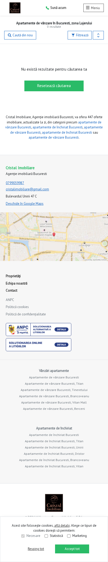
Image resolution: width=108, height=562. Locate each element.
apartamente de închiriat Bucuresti (58, 127)
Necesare (33, 535)
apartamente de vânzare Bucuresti (54, 137)
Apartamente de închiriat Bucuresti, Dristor (54, 454)
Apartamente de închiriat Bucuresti (54, 435)
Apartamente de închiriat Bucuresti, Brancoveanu (54, 460)
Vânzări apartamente (54, 370)
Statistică (56, 535)
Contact (11, 290)
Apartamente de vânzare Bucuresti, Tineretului (54, 390)
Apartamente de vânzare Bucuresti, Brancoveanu (54, 396)
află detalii (62, 525)
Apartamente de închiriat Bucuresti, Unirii (54, 447)
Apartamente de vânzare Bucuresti (54, 377)
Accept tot (72, 549)
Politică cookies (17, 307)
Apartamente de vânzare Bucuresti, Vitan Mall (54, 402)
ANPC (10, 300)
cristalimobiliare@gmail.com (27, 189)
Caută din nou (22, 35)
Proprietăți (13, 276)
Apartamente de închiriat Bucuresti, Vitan (54, 466)
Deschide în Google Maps (25, 203)
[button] (98, 35)
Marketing (79, 535)
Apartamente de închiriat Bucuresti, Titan (54, 441)
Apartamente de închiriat (54, 428)
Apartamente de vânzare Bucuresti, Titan (54, 383)
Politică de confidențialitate (26, 314)
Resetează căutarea (54, 85)
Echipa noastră (16, 283)
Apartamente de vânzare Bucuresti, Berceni (54, 409)
